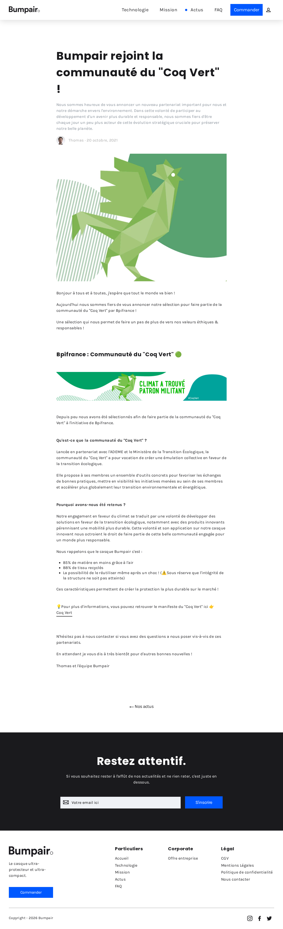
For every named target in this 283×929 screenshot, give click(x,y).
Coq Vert (64, 612)
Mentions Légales (237, 865)
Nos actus (144, 706)
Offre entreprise (183, 858)
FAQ (218, 9)
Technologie (135, 9)
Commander (246, 9)
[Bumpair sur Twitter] (269, 918)
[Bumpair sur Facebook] (259, 918)
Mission (168, 9)
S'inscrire (203, 802)
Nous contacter (235, 879)
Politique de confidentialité (247, 872)
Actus (197, 9)
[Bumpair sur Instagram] (249, 918)
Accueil (121, 858)
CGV (225, 858)
